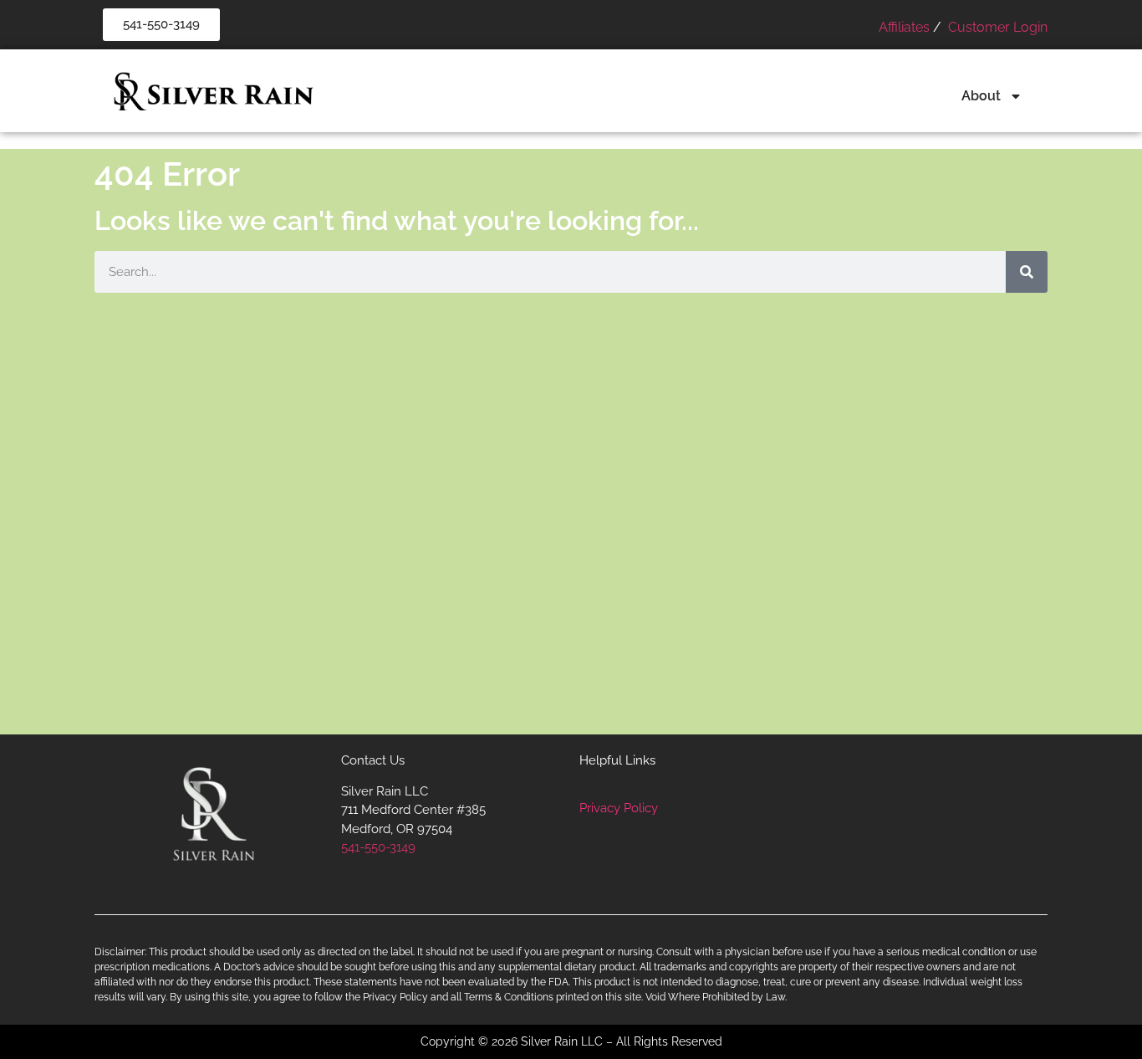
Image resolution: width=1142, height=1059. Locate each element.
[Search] (1027, 272)
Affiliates (904, 27)
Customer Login (996, 27)
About (981, 96)
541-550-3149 (378, 847)
